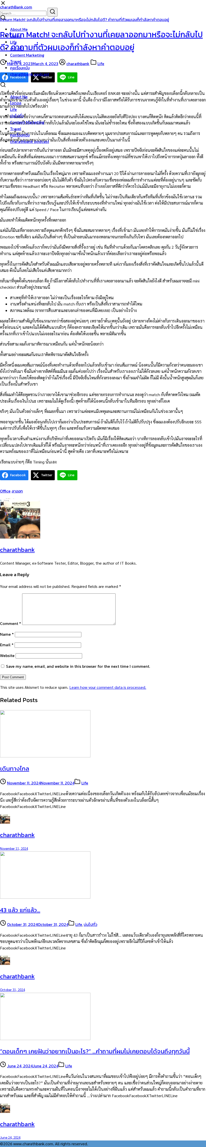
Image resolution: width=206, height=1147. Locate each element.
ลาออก (17, 491)
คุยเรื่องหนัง (20, 68)
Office (5, 491)
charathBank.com (16, 7)
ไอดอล (15, 36)
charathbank (77, 64)
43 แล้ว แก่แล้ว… (20, 910)
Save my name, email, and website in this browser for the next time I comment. (78, 666)
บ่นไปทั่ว (17, 49)
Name (7, 634)
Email (7, 645)
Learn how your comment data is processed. (107, 687)
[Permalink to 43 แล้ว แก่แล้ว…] (45, 897)
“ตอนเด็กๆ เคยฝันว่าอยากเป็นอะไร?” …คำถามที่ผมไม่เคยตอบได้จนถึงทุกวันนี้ (95, 1051)
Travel (15, 61)
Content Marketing (27, 55)
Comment (10, 623)
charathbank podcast (29, 74)
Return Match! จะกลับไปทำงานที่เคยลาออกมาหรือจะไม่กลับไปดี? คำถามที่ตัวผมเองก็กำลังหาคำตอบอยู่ (84, 20)
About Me (19, 29)
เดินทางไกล (14, 768)
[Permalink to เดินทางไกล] (45, 755)
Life (13, 42)
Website (7, 655)
